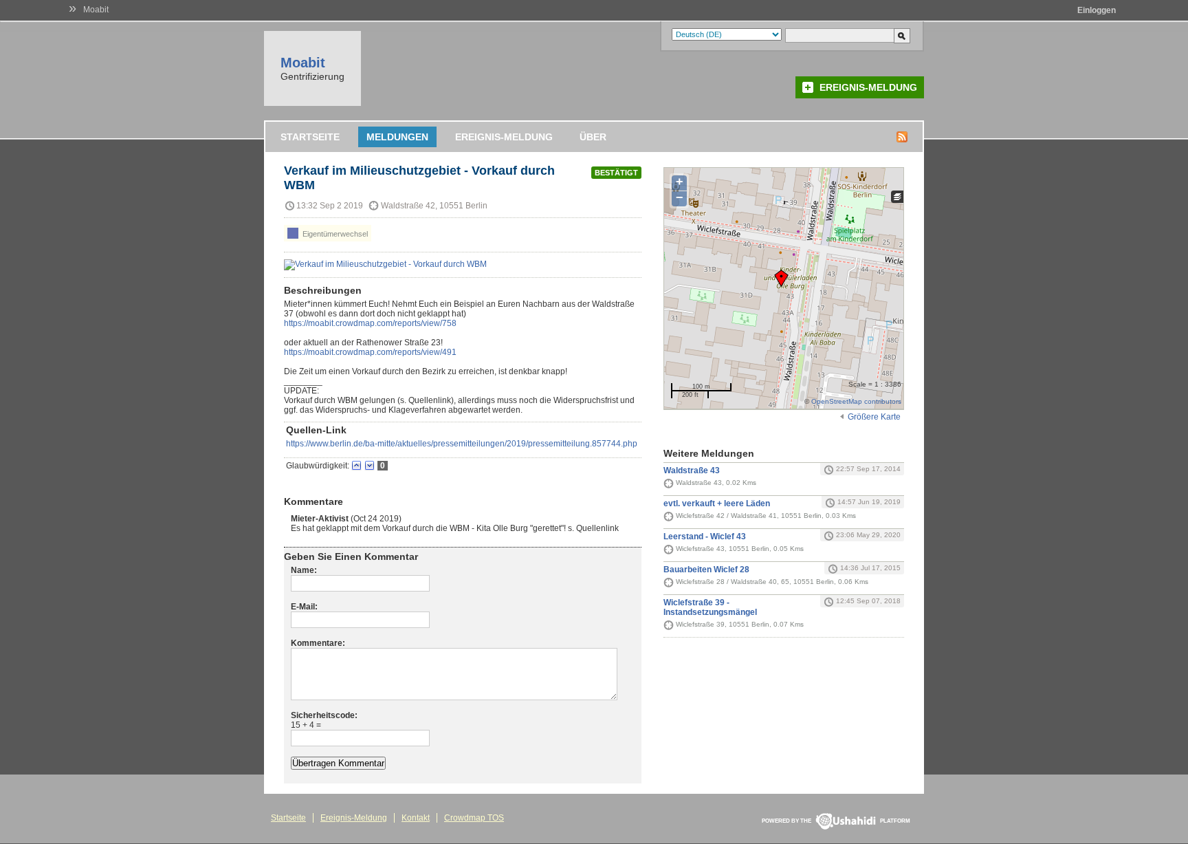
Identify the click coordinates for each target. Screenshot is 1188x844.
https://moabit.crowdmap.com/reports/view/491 (370, 352)
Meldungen (397, 136)
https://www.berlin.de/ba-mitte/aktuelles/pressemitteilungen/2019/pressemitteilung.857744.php (461, 443)
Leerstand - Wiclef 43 (704, 536)
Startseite (310, 136)
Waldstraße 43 (691, 470)
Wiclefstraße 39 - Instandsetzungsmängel (710, 607)
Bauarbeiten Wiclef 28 (706, 569)
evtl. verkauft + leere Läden (716, 503)
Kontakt (416, 818)
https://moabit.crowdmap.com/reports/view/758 (370, 323)
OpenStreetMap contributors (856, 401)
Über (593, 136)
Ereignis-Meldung (868, 87)
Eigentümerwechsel (334, 234)
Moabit (96, 9)
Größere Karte (874, 417)
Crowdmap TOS (474, 818)
